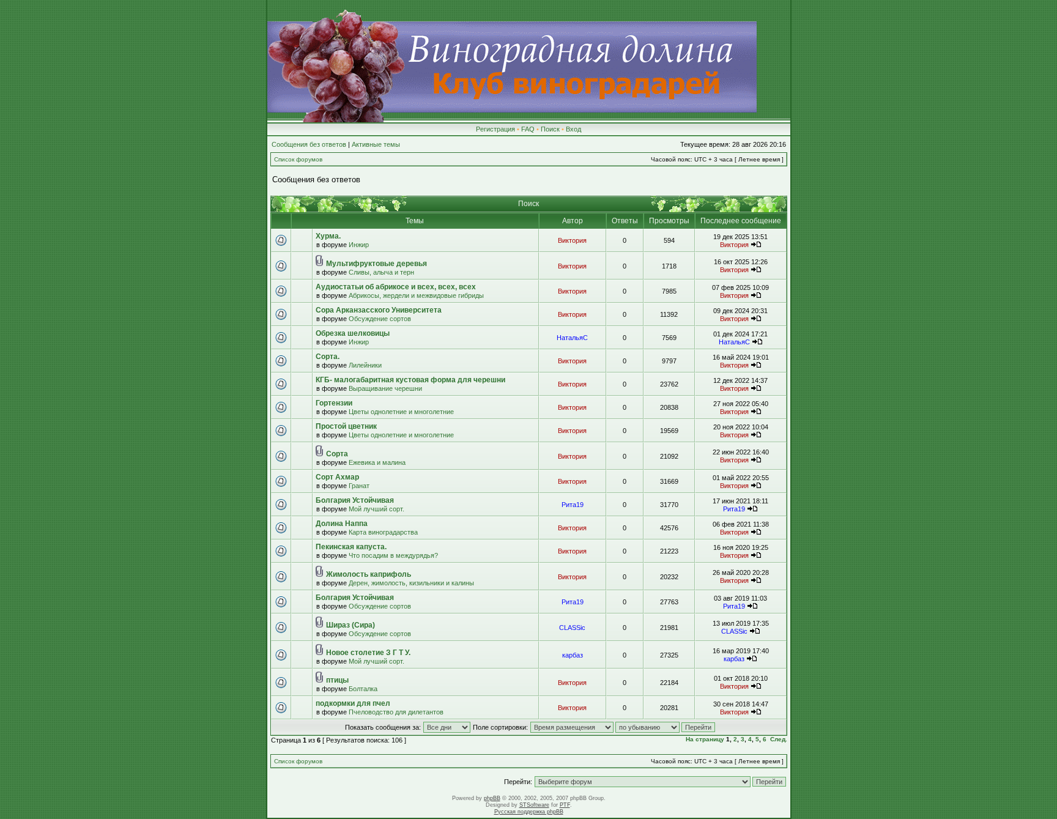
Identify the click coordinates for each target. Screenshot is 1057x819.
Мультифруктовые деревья (376, 263)
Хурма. (328, 236)
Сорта (337, 454)
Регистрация (495, 129)
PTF (565, 805)
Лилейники (365, 365)
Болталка (363, 688)
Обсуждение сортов (380, 318)
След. (778, 739)
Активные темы (376, 144)
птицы (337, 680)
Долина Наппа (342, 523)
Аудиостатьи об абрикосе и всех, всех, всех (396, 287)
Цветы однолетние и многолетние (401, 411)
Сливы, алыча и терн (381, 272)
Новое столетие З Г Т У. (368, 652)
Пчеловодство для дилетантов (396, 712)
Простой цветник (346, 426)
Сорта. (327, 356)
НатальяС (572, 337)
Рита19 (573, 504)
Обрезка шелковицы (353, 333)
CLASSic (572, 627)
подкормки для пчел (353, 703)
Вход (573, 129)
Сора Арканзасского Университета (379, 310)
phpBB (492, 798)
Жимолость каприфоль (368, 574)
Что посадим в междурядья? (393, 555)
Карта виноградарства (383, 532)
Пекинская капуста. (351, 547)
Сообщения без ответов (309, 144)
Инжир (359, 244)
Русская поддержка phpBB (528, 812)
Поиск (550, 129)
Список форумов (298, 159)
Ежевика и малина (377, 462)
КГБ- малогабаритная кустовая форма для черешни (410, 380)
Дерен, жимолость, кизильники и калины (411, 583)
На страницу (705, 739)
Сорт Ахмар (337, 477)
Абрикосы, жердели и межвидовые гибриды (416, 295)
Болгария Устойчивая (355, 500)
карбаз (572, 655)
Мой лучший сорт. (376, 509)
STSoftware (534, 805)
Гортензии (334, 403)
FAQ (528, 129)
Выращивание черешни (385, 388)
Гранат (359, 485)
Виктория (572, 240)
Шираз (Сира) (350, 625)
